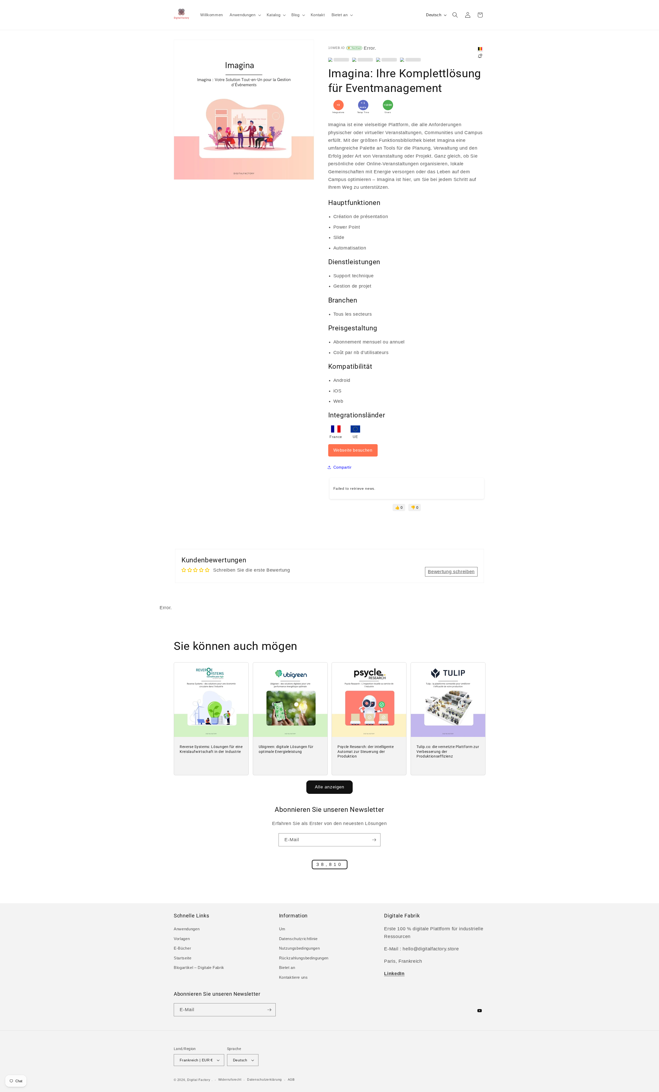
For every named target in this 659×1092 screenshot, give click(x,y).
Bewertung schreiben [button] (451, 571)
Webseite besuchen (352, 450)
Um (282, 929)
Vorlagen (182, 938)
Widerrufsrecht (229, 1079)
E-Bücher (182, 948)
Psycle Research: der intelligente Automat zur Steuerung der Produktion (365, 751)
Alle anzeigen (329, 787)
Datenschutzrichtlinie (298, 938)
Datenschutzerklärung (264, 1079)
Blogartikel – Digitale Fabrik (199, 967)
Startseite (183, 958)
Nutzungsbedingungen (299, 948)
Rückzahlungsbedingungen (303, 958)
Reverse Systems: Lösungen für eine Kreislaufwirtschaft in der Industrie (211, 749)
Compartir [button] (342, 467)
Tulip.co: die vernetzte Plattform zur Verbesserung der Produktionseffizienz (448, 751)
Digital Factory (198, 1080)
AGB (291, 1079)
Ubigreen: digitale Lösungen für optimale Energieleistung (286, 749)
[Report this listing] (480, 56)
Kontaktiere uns (293, 977)
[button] (244, 15)
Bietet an (287, 967)
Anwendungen (187, 929)
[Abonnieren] (374, 840)
